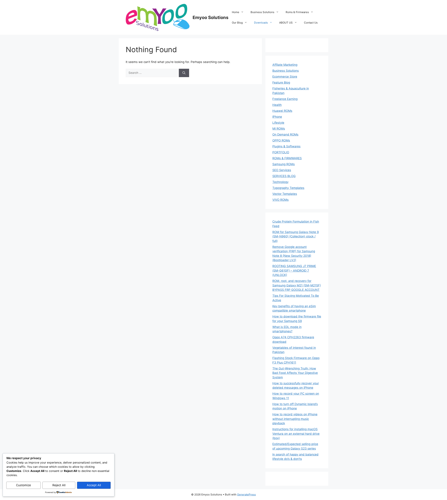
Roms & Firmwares (297, 12)
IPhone (277, 116)
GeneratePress (246, 494)
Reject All (58, 485)
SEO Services (281, 170)
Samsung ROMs (283, 164)
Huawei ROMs (282, 111)
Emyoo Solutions (210, 17)
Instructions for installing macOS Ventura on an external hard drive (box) (296, 433)
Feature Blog (281, 82)
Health (277, 105)
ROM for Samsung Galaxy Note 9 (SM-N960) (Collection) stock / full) (295, 236)
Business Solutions (262, 12)
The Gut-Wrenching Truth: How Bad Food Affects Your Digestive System (295, 373)
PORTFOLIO (280, 152)
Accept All (94, 485)
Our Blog (237, 22)
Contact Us (311, 22)
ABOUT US (286, 22)
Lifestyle (278, 122)
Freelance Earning (285, 99)
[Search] (184, 73)
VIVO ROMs (280, 200)
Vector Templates (284, 194)
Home (235, 12)
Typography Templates (288, 188)
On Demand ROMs (285, 134)
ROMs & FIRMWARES (287, 158)
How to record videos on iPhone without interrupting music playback (294, 419)
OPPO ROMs (281, 140)
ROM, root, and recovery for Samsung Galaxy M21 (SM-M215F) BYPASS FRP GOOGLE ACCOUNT (296, 285)
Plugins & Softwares (286, 146)
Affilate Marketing (284, 64)
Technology (280, 182)
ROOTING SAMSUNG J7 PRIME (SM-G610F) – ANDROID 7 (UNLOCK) (294, 270)
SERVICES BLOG (284, 176)
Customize (23, 485)
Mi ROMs (278, 128)
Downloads (261, 22)
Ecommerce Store (284, 76)
